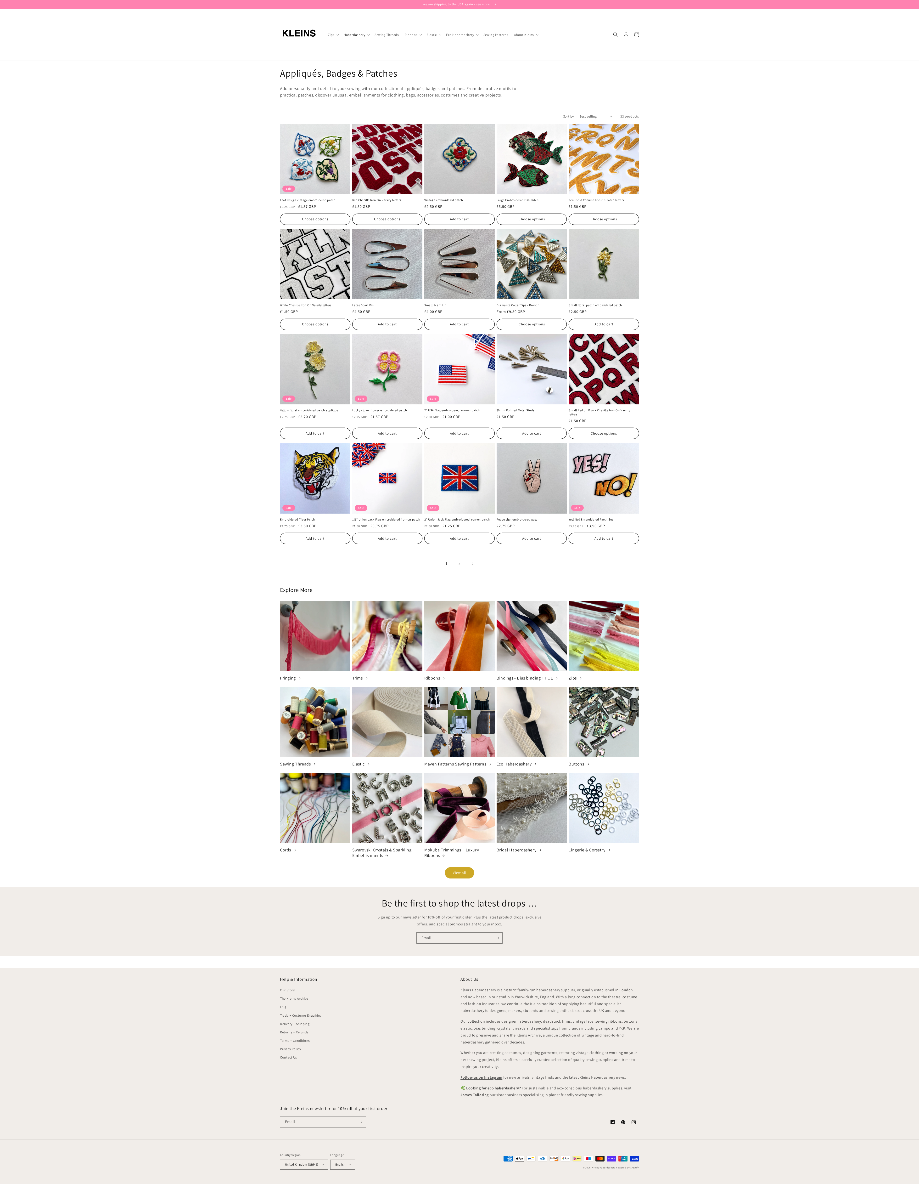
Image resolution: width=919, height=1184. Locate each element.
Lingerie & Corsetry (587, 850)
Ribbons (432, 678)
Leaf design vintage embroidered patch (307, 200)
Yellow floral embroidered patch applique (309, 410)
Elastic (358, 764)
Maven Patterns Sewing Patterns (455, 764)
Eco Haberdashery (514, 764)
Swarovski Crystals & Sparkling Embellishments (382, 852)
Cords (285, 850)
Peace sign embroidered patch (518, 519)
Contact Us (288, 1057)
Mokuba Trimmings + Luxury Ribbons (451, 852)
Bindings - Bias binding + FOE (525, 678)
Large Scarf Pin (363, 305)
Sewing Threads (295, 764)
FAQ (283, 1007)
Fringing (288, 678)
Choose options (315, 219)
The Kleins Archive (294, 998)
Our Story (287, 990)
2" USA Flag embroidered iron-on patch (452, 410)
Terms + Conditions (295, 1040)
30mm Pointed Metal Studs (515, 410)
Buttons (576, 764)
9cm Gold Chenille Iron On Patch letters (596, 200)
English (340, 1164)
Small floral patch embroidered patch (595, 305)
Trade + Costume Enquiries (300, 1015)
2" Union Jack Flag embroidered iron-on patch (457, 519)
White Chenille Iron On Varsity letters (305, 305)
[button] (333, 35)
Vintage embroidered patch (443, 200)
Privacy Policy (290, 1049)
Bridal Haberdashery (516, 850)
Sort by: (569, 116)
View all (459, 872)
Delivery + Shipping (294, 1024)
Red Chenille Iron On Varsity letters (376, 200)
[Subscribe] (497, 938)
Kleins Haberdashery (603, 1167)
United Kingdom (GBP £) (301, 1164)
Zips (573, 678)
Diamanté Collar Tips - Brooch (518, 305)
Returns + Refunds (294, 1032)
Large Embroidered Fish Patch (518, 200)
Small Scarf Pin (435, 305)
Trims (357, 678)
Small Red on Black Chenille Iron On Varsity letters (599, 412)
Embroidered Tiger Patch (297, 519)
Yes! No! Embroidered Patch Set (591, 519)
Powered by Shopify (627, 1167)
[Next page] (472, 563)
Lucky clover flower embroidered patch (379, 410)
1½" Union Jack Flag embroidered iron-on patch (386, 519)
